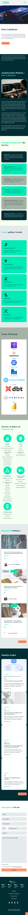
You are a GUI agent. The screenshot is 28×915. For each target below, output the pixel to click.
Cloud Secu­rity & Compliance (20, 483)
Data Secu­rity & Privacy (7, 458)
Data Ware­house (7, 492)
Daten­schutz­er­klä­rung (14, 893)
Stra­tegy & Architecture (20, 479)
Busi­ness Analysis (7, 460)
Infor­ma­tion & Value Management (7, 453)
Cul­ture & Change (7, 450)
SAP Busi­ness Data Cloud (7, 478)
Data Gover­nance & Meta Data (7, 448)
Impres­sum (14, 898)
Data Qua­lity (7, 455)
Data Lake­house (7, 489)
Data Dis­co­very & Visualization (20, 453)
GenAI (20, 448)
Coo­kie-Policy (14, 896)
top (26, 913)
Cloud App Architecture (7, 518)
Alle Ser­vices (5, 43)
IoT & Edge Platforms (7, 498)
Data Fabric (7, 485)
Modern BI (20, 450)
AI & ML (20, 446)
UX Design (7, 516)
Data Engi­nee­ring (7, 496)
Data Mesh (7, 487)
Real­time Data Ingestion (7, 500)
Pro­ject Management (7, 462)
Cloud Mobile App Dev (7, 514)
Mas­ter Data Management (7, 457)
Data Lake (7, 491)
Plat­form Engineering (20, 487)
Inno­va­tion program (7, 464)
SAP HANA (7, 480)
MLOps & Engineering (20, 455)
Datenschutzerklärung (18, 866)
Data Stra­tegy (7, 446)
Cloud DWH (7, 494)
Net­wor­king (20, 481)
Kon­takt (14, 891)
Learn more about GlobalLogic (14, 910)
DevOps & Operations (20, 485)
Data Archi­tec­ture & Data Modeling (7, 483)
